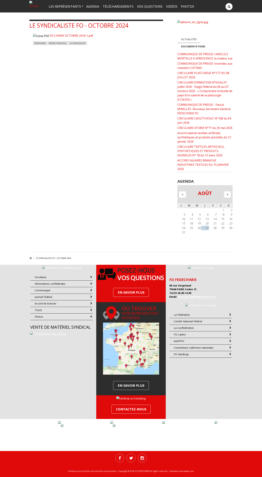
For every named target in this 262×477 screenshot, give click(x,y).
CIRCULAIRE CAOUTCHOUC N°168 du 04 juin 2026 (204, 120)
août (205, 193)
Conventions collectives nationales (194, 347)
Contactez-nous (131, 409)
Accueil (30, 258)
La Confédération (184, 328)
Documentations (193, 46)
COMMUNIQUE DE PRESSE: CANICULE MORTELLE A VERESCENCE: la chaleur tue (204, 56)
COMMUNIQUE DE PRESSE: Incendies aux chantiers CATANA (204, 66)
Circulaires (41, 277)
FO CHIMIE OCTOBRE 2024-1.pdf (71, 36)
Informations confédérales (50, 283)
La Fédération (182, 314)
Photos (187, 6)
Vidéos (171, 6)
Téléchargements (118, 6)
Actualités (189, 39)
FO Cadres (180, 334)
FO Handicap (181, 354)
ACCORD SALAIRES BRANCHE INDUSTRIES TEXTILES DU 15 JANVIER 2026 (202, 164)
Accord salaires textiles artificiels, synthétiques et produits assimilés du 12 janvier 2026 (204, 137)
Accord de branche (45, 303)
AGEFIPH (179, 341)
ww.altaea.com (187, 471)
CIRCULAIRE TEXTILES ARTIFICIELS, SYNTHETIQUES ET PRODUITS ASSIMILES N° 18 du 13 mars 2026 (201, 151)
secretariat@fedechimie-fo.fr (197, 296)
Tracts (38, 310)
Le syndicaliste (78, 43)
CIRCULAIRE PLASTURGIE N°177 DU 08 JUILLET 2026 (203, 75)
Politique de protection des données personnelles (92, 471)
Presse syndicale (57, 43)
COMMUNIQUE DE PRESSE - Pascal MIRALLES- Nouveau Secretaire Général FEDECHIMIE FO (203, 109)
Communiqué (42, 290)
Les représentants (65, 6)
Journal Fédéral (43, 297)
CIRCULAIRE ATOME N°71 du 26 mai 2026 (204, 128)
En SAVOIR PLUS (131, 292)
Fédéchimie (40, 43)
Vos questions (150, 6)
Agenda (92, 6)
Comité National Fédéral (188, 321)
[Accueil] (35, 4)
